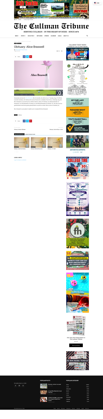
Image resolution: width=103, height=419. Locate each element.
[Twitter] (88, 19)
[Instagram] (86, 19)
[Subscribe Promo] (77, 360)
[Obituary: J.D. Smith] (55, 142)
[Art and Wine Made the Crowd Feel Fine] (43, 392)
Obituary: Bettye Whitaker (20, 129)
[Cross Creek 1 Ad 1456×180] (38, 93)
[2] (77, 144)
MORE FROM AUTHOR (30, 134)
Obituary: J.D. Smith (52, 148)
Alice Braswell (29, 98)
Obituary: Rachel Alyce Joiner (56, 129)
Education (63, 408)
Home (15, 41)
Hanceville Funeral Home (21, 49)
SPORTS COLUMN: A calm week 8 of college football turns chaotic (55, 399)
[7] (51, 9)
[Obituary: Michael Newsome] (38, 142)
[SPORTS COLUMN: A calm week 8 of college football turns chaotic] (43, 399)
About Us (87, 408)
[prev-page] (15, 151)
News (19, 41)
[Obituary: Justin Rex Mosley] (21, 142)
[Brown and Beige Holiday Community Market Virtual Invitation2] (77, 79)
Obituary (20, 114)
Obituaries (19, 43)
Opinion (73, 408)
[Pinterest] (30, 56)
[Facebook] (85, 19)
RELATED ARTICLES (19, 134)
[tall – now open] (77, 292)
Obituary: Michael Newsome (36, 148)
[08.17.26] (77, 115)
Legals (82, 408)
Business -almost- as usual (54, 384)
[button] (87, 36)
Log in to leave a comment (20, 160)
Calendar (78, 408)
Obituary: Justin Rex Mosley (19, 148)
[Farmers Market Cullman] (77, 233)
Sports (58, 408)
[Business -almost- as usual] (43, 386)
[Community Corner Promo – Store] (77, 260)
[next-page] (17, 151)
